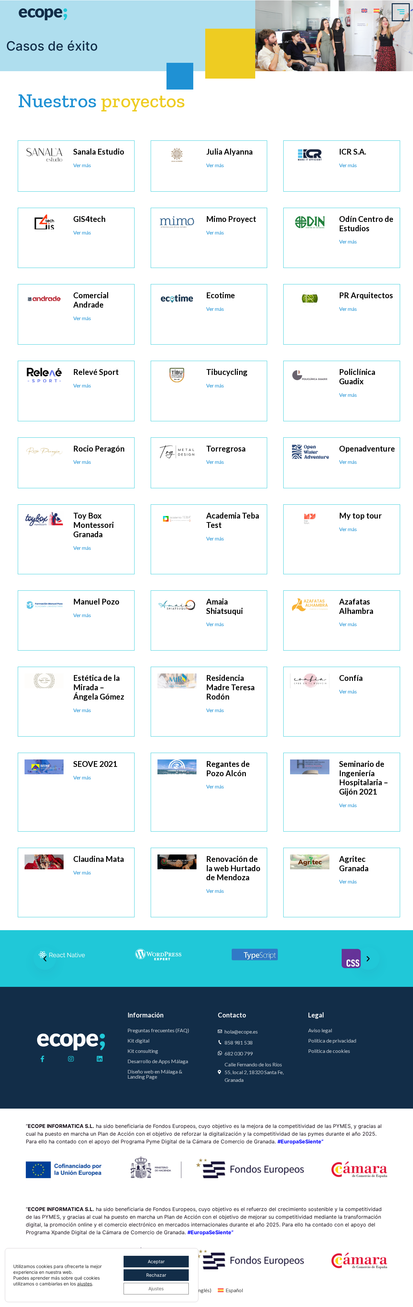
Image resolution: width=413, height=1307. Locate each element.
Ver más (82, 165)
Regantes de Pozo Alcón (228, 768)
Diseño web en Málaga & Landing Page (154, 1074)
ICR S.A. (352, 151)
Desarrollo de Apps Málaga (157, 1061)
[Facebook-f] (42, 1059)
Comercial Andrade (91, 300)
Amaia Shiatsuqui (224, 606)
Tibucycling (226, 372)
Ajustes (156, 1288)
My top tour (360, 515)
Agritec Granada (353, 863)
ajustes (84, 1283)
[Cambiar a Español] (376, 10)
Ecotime (220, 295)
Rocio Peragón (99, 448)
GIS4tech (89, 219)
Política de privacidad (332, 1040)
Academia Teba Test (232, 520)
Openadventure (367, 448)
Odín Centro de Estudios (366, 223)
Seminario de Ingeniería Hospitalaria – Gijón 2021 (363, 777)
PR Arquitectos (366, 295)
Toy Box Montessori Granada (93, 525)
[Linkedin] (99, 1059)
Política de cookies (329, 1051)
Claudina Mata (98, 858)
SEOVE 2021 (95, 763)
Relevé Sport (96, 372)
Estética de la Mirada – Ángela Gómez (98, 687)
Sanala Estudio (98, 151)
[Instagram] (71, 1059)
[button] (45, 958)
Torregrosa (226, 448)
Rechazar (156, 1275)
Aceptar (156, 1261)
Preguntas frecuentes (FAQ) (158, 1030)
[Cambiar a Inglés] (364, 10)
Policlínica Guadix (357, 376)
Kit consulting (142, 1051)
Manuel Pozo (96, 601)
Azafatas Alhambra (356, 606)
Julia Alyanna (229, 151)
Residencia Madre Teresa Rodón (230, 687)
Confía (351, 677)
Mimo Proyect (231, 219)
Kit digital (138, 1040)
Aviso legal (320, 1030)
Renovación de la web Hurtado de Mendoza (233, 868)
